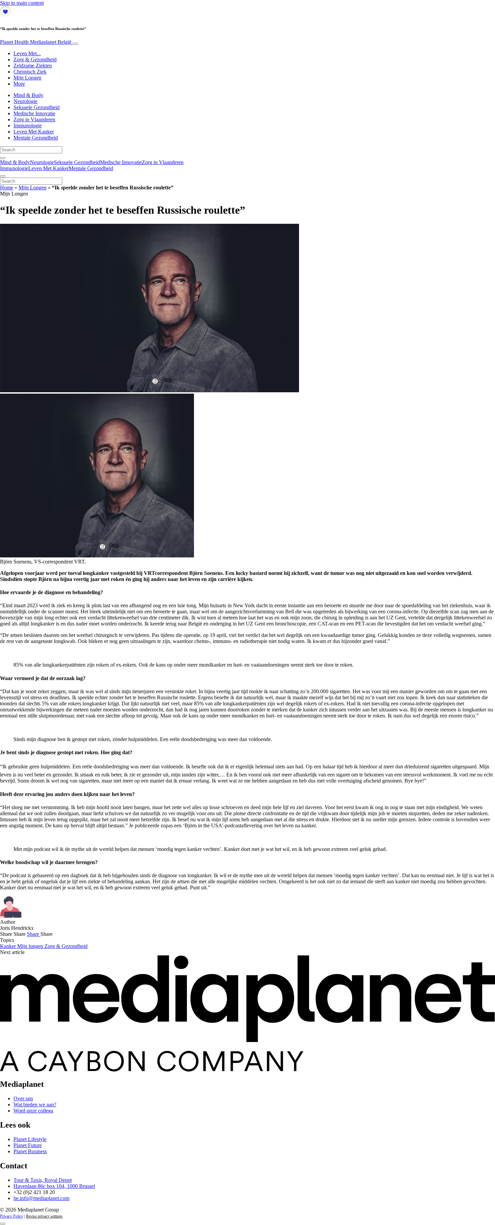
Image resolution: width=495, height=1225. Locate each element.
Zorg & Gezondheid (35, 59)
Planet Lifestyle (29, 1139)
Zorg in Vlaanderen (34, 119)
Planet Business (30, 1151)
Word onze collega (33, 1110)
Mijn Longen (27, 78)
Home (6, 187)
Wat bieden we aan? (34, 1104)
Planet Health (35, 42)
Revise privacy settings (44, 1216)
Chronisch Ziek (29, 71)
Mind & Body (28, 95)
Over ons (23, 1098)
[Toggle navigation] (75, 44)
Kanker (8, 946)
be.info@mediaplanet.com (41, 1198)
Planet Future (27, 1145)
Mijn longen (30, 946)
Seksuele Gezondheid (36, 107)
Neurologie (25, 101)
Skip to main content (22, 3)
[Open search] (2, 158)
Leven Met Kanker (33, 131)
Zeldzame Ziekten (32, 65)
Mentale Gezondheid (35, 138)
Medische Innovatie (34, 113)
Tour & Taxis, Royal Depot (42, 1180)
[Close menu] (2, 176)
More (19, 84)
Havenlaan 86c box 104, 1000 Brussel (54, 1186)
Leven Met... (27, 53)
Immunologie (27, 125)
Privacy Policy (11, 1216)
